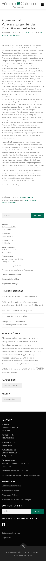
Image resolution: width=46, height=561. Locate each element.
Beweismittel (34, 338)
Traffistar (29, 364)
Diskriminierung (20, 345)
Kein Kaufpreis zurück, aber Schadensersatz (20, 296)
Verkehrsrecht (27, 197)
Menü (42, 5)
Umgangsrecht (36, 364)
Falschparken (39, 348)
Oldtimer (30, 358)
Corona (13, 341)
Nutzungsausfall (20, 358)
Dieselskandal (9, 203)
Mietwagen (31, 355)
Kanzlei (11, 355)
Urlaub (24, 369)
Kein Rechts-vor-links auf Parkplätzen (17, 310)
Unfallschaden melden (11, 274)
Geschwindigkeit (36, 351)
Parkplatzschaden (7, 360)
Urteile (38, 368)
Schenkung (17, 364)
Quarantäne (27, 360)
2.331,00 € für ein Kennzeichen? (15, 316)
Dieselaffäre (32, 342)
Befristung (18, 338)
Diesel (26, 342)
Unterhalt (18, 369)
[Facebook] (3, 524)
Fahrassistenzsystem (8, 348)
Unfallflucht (10, 369)
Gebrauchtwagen (23, 351)
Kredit (16, 355)
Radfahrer (34, 360)
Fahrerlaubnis (21, 348)
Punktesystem (17, 360)
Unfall (4, 369)
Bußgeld (6, 341)
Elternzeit (29, 345)
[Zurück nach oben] (23, 546)
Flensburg (5, 351)
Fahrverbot (31, 348)
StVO (23, 363)
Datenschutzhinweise (11, 533)
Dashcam (20, 342)
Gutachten (5, 355)
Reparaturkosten (7, 364)
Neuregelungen (8, 358)
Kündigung (23, 354)
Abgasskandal (31, 200)
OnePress (39, 552)
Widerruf (14, 372)
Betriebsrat (26, 338)
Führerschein (13, 351)
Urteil (30, 369)
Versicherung (6, 372)
